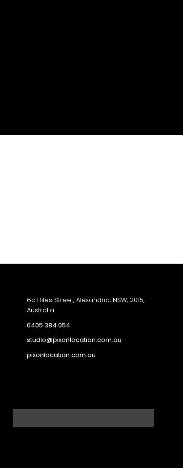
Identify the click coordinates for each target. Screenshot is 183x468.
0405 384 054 (48, 325)
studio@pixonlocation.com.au (74, 339)
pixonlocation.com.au (61, 355)
